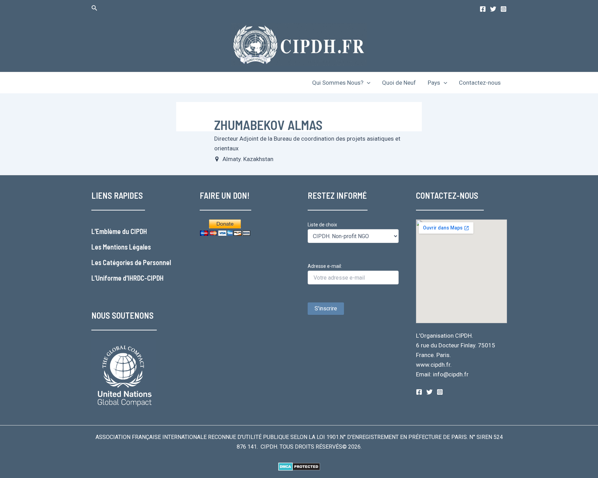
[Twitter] (493, 9)
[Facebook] (483, 9)
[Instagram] (503, 9)
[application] (366, 82)
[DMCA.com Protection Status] (299, 466)
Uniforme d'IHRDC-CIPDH (130, 278)
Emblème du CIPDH (121, 231)
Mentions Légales (127, 247)
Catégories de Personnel (137, 262)
